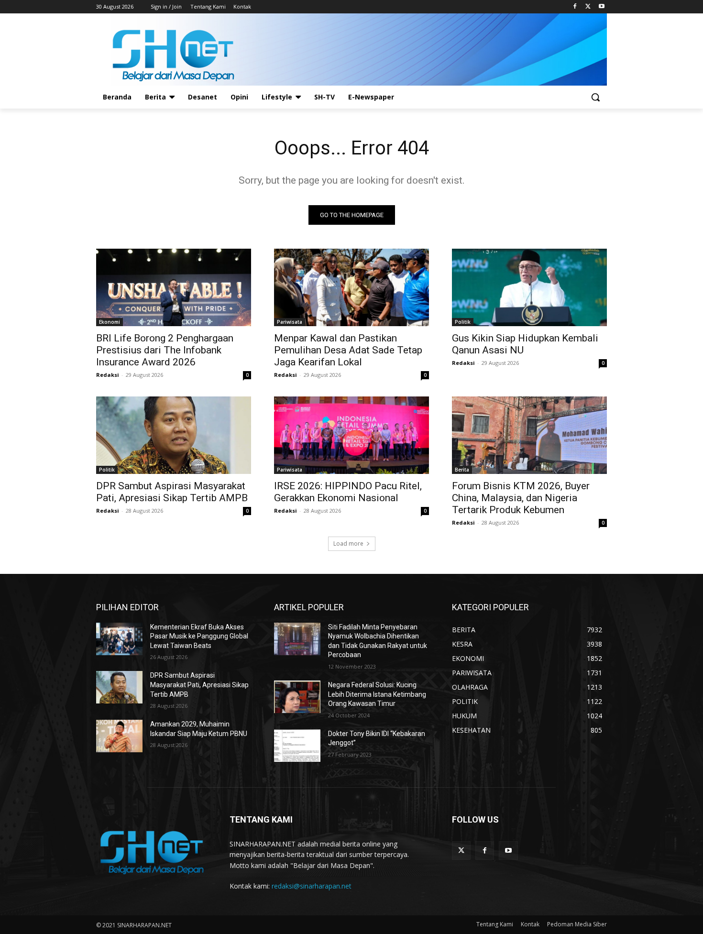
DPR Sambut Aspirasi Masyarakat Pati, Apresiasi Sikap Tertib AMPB (172, 492)
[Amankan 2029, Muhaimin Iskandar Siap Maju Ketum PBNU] (119, 736)
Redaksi (107, 374)
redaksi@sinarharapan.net (312, 885)
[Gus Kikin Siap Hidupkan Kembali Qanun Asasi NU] (529, 287)
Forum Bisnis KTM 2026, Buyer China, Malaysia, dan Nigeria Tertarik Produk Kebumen (521, 498)
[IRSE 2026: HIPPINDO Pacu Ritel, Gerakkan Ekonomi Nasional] (351, 435)
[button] (595, 97)
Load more (348, 543)
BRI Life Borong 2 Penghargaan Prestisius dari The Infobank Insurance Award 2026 (164, 350)
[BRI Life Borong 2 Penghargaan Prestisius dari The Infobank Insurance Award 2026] (173, 287)
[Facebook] (575, 6)
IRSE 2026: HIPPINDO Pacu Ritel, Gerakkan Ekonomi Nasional (348, 492)
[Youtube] (601, 6)
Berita (462, 469)
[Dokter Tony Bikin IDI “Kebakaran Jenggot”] (297, 745)
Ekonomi (109, 322)
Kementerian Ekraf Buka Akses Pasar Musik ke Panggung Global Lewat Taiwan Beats (199, 636)
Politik (463, 322)
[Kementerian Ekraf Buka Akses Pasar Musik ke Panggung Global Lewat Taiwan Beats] (119, 639)
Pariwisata (289, 322)
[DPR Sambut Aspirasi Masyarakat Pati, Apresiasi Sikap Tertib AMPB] (173, 435)
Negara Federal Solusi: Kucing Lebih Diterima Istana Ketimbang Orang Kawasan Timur (377, 694)
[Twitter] (587, 6)
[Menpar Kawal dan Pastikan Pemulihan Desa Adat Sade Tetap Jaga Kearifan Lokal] (351, 287)
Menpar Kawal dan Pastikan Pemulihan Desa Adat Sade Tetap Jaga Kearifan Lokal (348, 350)
